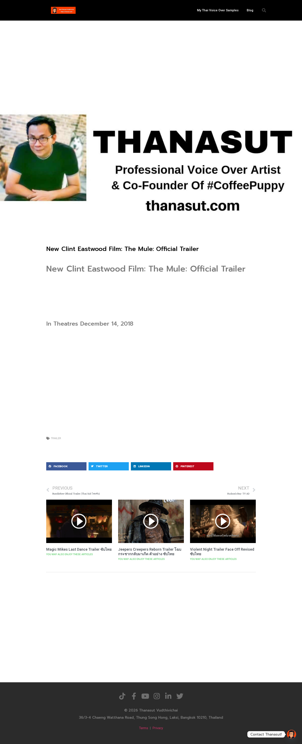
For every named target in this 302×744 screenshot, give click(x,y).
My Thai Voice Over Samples (218, 10)
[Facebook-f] (133, 696)
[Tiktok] (122, 696)
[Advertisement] (151, 51)
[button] (264, 10)
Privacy (157, 728)
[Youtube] (145, 696)
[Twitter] (179, 696)
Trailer (56, 438)
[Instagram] (156, 696)
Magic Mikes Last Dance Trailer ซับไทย (79, 549)
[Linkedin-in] (168, 696)
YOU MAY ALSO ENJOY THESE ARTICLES (69, 554)
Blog (250, 10)
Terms (143, 728)
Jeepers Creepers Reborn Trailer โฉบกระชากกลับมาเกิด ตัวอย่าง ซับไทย (149, 551)
